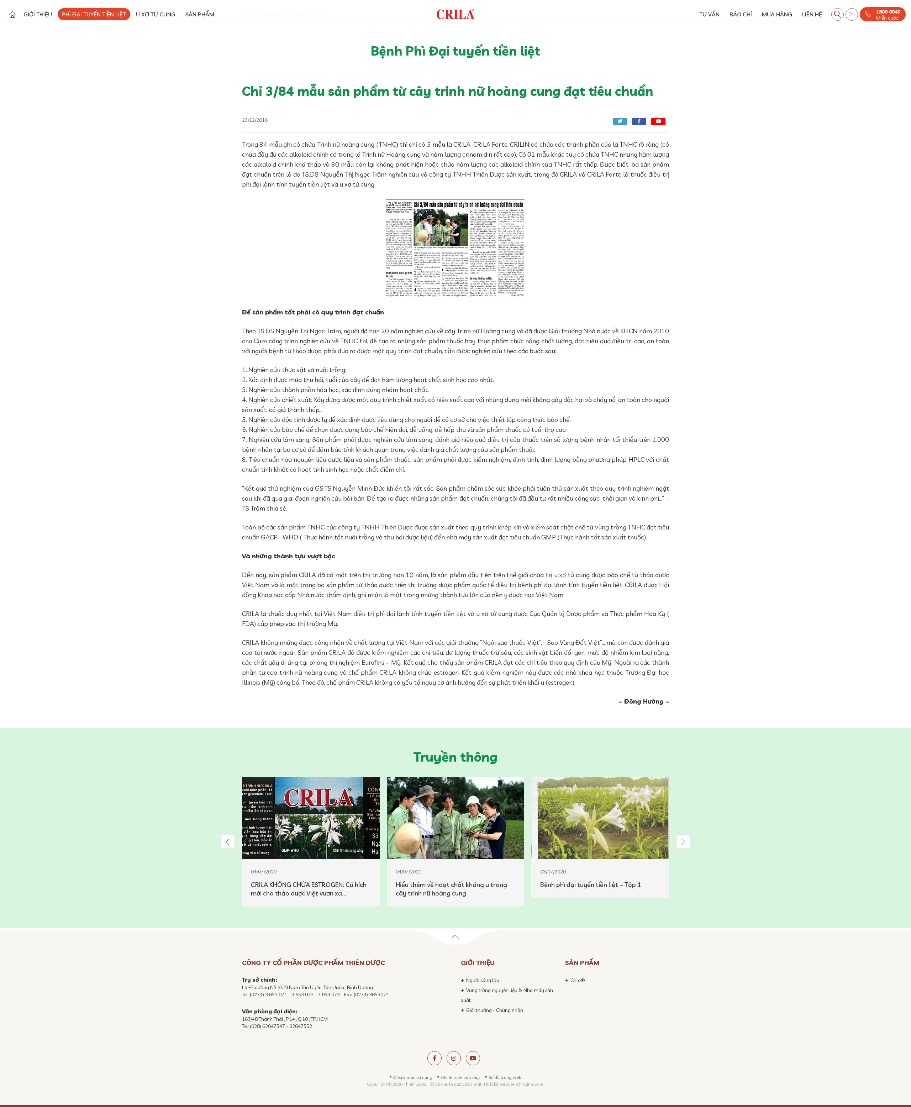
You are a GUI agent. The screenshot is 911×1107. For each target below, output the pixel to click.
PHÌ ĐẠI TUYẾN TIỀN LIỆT (94, 14)
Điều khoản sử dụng (412, 1077)
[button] (228, 842)
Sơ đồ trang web (505, 1077)
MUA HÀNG (777, 14)
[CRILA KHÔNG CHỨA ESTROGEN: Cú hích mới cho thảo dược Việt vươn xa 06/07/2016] (311, 818)
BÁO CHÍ (741, 14)
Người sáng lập (482, 980)
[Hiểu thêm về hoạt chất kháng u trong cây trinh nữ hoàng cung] (456, 818)
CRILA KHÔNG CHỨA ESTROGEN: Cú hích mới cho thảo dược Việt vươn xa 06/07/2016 (309, 889)
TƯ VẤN (709, 14)
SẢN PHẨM (199, 14)
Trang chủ (12, 14)
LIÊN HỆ (812, 14)
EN (852, 14)
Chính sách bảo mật (460, 1077)
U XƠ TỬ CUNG (155, 14)
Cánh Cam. (533, 1084)
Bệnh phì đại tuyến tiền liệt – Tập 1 (590, 885)
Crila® (577, 980)
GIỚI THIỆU (37, 14)
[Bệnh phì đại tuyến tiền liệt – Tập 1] (600, 818)
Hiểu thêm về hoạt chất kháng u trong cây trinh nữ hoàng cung (451, 889)
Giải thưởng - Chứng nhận (494, 1010)
